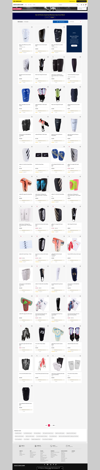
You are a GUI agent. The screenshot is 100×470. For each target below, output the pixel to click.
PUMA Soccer (63, 454)
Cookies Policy (42, 459)
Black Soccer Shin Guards (60, 433)
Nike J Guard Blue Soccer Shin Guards (24, 105)
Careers (21, 453)
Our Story (21, 455)
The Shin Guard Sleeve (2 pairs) (73, 74)
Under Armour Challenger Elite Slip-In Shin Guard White (58, 374)
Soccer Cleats (63, 456)
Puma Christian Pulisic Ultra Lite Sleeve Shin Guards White (41, 314)
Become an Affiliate (53, 454)
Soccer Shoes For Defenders (47, 439)
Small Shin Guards (18, 433)
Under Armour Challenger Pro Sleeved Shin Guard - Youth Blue (41, 195)
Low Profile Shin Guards (28, 433)
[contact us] (19, 466)
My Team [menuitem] (30, 4)
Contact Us (31, 453)
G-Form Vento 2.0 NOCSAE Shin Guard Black (25, 135)
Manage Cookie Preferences (44, 460)
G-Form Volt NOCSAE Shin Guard (25, 373)
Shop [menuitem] (26, 4)
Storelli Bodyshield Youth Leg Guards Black (57, 314)
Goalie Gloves (63, 460)
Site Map (52, 457)
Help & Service (72, 1)
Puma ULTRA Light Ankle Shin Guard (41, 373)
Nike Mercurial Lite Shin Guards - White (25, 75)
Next (54, 425)
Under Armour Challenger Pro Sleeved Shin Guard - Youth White (25, 225)
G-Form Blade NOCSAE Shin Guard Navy (58, 165)
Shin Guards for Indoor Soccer (48, 433)
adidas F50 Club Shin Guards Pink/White (57, 255)
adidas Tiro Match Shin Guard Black (41, 283)
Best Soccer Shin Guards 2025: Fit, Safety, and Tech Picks (68, 436)
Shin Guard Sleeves (37, 433)
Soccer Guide (52, 456)
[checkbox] (32, 27)
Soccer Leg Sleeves (18, 439)
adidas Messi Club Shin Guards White (57, 344)
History (21, 452)
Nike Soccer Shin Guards (19, 436)
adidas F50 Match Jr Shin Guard (41, 134)
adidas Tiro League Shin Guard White (73, 165)
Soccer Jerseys (63, 459)
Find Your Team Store (33, 454)
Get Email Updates (32, 455)
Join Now (74, 45)
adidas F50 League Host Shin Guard (25, 313)
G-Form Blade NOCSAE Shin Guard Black (25, 404)
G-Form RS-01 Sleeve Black (40, 343)
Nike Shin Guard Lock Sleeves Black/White (57, 135)
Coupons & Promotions (54, 455)
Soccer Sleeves (26, 439)
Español (41, 456)
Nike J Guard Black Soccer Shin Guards (57, 45)
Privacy (41, 454)
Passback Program (22, 454)
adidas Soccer (63, 453)
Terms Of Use (42, 452)
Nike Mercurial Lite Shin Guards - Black (41, 45)
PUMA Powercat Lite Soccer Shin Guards (74, 105)
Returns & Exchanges (43, 455)
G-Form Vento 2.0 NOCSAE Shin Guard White (25, 284)
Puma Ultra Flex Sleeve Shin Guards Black (41, 225)
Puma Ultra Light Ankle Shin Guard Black (25, 344)
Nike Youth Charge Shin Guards (41, 74)
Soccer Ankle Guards (53, 436)
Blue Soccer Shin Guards (30, 436)
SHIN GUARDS (17, 9)
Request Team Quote (33, 452)
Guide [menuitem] (34, 4)
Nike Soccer (62, 452)
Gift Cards (52, 453)
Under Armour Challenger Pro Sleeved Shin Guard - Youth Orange (74, 195)
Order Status (32, 456)
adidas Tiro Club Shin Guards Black (58, 194)
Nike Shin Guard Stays (39, 164)
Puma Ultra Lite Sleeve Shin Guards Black (41, 255)
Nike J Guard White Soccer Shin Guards (25, 45)
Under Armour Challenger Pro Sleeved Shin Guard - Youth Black (58, 75)
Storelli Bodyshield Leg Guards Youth (57, 284)
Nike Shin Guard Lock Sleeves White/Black (73, 135)
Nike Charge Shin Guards (72, 224)
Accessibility (31, 457)
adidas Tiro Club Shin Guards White (25, 164)
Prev (46, 425)
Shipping (41, 453)
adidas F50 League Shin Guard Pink (25, 194)
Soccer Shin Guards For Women (42, 436)
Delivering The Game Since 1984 (19, 1)
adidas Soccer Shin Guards (71, 433)
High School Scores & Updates (55, 452)
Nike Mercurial (63, 461)
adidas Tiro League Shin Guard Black (57, 225)
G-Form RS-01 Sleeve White (73, 373)
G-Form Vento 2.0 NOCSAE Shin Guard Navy (73, 284)
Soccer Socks (63, 455)
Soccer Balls (63, 457)
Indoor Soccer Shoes (64, 458)
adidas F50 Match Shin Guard (73, 343)
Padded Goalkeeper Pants (36, 439)
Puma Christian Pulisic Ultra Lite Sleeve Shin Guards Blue (73, 314)
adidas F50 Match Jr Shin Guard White (41, 105)
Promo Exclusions (42, 461)
